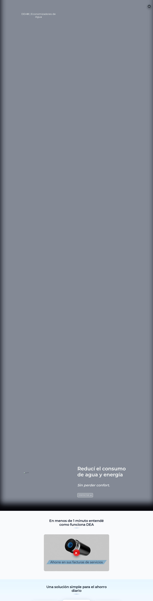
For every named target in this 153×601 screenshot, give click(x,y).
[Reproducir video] (76, 552)
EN (149, 6)
